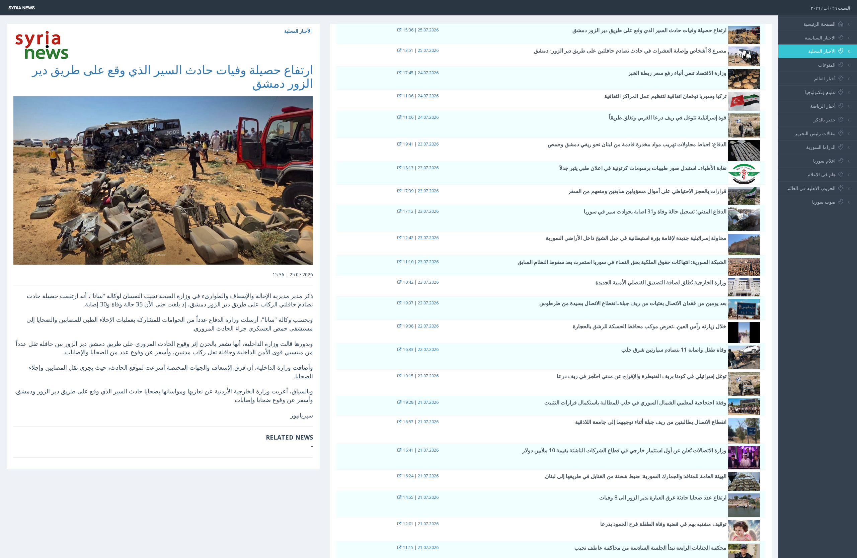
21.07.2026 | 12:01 (420, 524)
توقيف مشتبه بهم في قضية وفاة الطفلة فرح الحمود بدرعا (663, 524)
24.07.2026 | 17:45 (420, 73)
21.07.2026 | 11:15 (420, 547)
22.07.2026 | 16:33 (420, 349)
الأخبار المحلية (298, 31)
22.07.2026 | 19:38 (420, 326)
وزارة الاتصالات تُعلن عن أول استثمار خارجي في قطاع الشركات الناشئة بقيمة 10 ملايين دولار (624, 450)
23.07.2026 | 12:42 (420, 238)
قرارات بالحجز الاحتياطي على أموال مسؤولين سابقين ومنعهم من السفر (647, 191)
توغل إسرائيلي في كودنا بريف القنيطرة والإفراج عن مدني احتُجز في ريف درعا (641, 376)
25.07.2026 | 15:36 (420, 30)
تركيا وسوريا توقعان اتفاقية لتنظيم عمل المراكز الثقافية (665, 96)
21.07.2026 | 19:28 (420, 402)
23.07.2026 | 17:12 (420, 211)
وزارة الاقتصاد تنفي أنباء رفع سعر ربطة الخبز (677, 73)
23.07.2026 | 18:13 (420, 168)
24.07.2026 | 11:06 (420, 117)
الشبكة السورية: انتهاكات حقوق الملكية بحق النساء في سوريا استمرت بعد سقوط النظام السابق (622, 262)
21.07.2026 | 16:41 (420, 450)
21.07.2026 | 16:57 (420, 422)
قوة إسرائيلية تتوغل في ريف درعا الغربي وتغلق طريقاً (667, 117)
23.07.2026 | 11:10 (420, 262)
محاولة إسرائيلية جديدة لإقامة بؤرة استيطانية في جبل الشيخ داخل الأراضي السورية (636, 238)
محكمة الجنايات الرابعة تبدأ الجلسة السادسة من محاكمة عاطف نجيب (650, 547)
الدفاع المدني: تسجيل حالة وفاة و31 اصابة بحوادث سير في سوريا (655, 211)
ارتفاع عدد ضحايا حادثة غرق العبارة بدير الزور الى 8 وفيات (662, 497)
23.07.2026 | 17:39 (420, 191)
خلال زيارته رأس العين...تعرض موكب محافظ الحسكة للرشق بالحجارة (649, 326)
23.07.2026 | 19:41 (420, 144)
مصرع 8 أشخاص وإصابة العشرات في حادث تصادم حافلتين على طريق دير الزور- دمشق (630, 50)
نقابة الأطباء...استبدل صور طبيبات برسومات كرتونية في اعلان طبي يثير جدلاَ (642, 168)
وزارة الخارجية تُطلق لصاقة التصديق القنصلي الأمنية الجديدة (661, 282)
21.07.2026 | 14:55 (420, 497)
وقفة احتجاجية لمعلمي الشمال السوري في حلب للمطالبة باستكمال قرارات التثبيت (635, 402)
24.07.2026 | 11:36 (420, 96)
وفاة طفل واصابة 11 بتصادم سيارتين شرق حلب (673, 349)
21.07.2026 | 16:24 (420, 476)
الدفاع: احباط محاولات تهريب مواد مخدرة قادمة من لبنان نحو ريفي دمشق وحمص (637, 144)
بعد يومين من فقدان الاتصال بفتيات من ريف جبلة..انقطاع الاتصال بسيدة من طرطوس (632, 303)
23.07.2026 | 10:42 (420, 282)
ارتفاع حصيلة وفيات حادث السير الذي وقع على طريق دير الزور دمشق (172, 76)
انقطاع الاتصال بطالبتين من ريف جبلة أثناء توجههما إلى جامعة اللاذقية (650, 422)
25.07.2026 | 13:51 (420, 50)
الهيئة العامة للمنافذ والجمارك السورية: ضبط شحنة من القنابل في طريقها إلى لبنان (635, 476)
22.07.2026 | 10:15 (420, 376)
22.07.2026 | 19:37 (420, 303)
